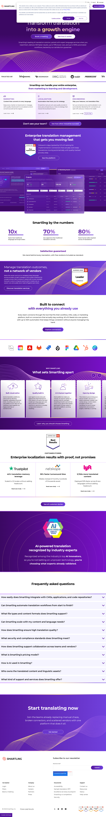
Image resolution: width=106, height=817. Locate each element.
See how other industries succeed (65, 124)
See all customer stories (53, 504)
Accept (68, 18)
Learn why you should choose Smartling (53, 424)
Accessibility (58, 786)
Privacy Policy (66, 9)
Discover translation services (18, 288)
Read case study (16, 488)
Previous (93, 375)
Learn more (6, 113)
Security (57, 797)
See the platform (48, 158)
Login (88, 2)
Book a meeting (98, 6)
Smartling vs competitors (63, 794)
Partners (31, 792)
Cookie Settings (6, 815)
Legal (26, 809)
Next (100, 375)
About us (31, 786)
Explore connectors (53, 329)
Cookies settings (56, 18)
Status (82, 792)
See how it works (64, 36)
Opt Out (81, 18)
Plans (4, 789)
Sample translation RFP (62, 789)
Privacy (22, 809)
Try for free (88, 113)
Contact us (83, 786)
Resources (83, 789)
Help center (84, 794)
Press (30, 794)
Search (94, 2)
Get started (53, 732)
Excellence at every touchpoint (65, 792)
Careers (31, 789)
